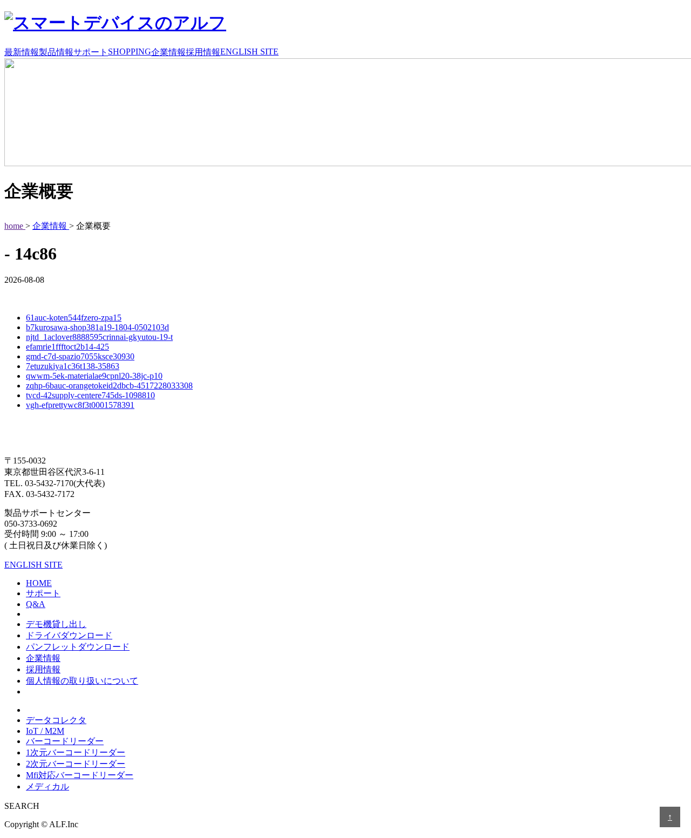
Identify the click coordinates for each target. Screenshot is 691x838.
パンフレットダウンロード (78, 646)
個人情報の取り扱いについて (82, 680)
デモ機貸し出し (56, 624)
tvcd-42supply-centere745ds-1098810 (90, 395)
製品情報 (56, 52)
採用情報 (203, 52)
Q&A (35, 604)
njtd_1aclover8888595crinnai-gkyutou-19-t (99, 337)
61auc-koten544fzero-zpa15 (73, 317)
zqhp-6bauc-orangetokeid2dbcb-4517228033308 (109, 385)
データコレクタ (56, 720)
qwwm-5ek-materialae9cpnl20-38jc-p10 (94, 375)
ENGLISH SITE (249, 51)
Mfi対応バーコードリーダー (79, 775)
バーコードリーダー (65, 741)
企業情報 (168, 52)
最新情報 (21, 52)
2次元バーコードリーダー (75, 763)
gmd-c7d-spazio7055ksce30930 (80, 356)
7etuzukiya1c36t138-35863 (72, 366)
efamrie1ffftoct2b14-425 (67, 346)
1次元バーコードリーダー (75, 752)
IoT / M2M (45, 730)
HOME (39, 583)
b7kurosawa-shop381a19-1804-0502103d (97, 327)
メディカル (47, 786)
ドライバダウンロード (69, 635)
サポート (90, 52)
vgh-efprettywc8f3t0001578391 (80, 405)
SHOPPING (129, 51)
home (14, 225)
